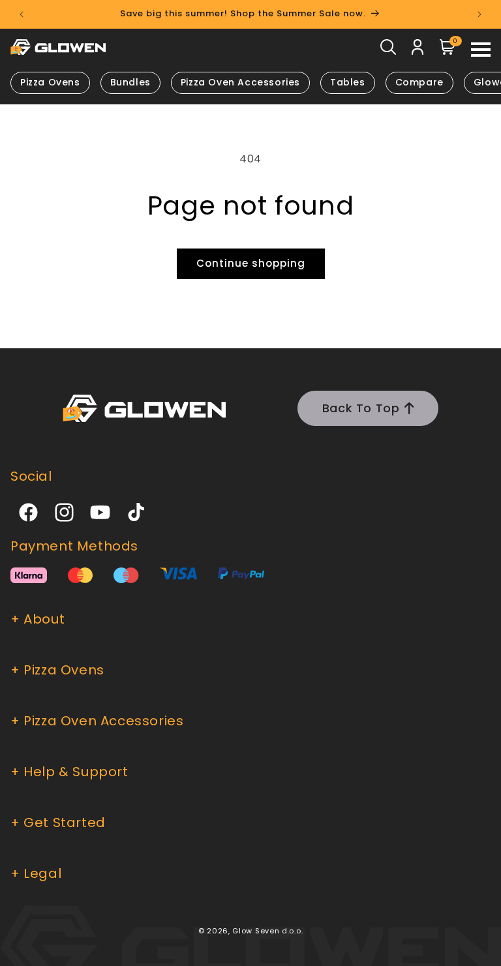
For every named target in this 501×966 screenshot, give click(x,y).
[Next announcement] (479, 14)
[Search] (388, 50)
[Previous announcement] (21, 14)
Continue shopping (250, 263)
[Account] (418, 50)
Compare (419, 82)
